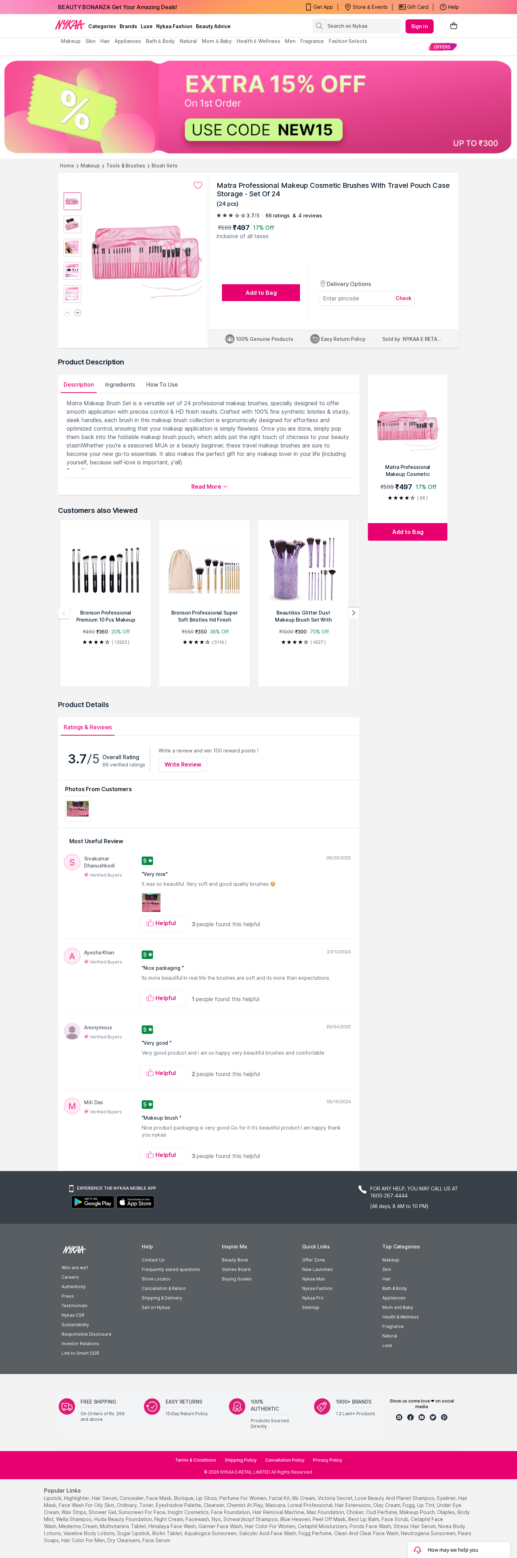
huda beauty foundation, (123, 1519)
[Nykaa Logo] (70, 24)
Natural (389, 1335)
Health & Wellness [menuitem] (258, 41)
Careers (70, 1277)
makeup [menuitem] (70, 41)
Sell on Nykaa (156, 1307)
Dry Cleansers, (124, 1540)
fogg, (409, 1505)
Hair (386, 1279)
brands (128, 26)
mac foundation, (326, 1512)
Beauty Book (235, 1260)
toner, (146, 1505)
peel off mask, (330, 1519)
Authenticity (74, 1286)
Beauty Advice (213, 26)
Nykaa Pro (313, 1298)
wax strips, (74, 1512)
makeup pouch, (418, 1512)
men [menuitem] (290, 41)
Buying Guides (237, 1279)
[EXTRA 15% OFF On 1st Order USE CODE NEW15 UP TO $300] (258, 107)
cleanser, (214, 1505)
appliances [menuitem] (128, 41)
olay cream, (387, 1505)
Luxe (387, 1345)
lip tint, (426, 1505)
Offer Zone (313, 1260)
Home (67, 165)
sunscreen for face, (142, 1512)
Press (68, 1296)
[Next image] (77, 313)
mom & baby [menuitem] (217, 41)
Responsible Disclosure (86, 1334)
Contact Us (153, 1260)
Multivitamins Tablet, (123, 1526)
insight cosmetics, (189, 1512)
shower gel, (103, 1512)
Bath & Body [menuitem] (160, 41)
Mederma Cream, (78, 1526)
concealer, (132, 1498)
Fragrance (393, 1326)
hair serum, (105, 1498)
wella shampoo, (74, 1519)
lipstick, (53, 1498)
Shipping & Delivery (162, 1298)
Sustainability (75, 1324)
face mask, (159, 1498)
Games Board (236, 1269)
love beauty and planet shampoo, (395, 1498)
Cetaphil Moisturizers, (323, 1526)
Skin (386, 1269)
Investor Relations (80, 1343)
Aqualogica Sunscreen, (211, 1533)
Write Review (183, 764)
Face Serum (156, 1540)
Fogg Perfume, (316, 1533)
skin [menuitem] (90, 41)
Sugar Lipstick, (134, 1533)
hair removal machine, (279, 1512)
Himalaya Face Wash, (172, 1526)
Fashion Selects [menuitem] (348, 41)
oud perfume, (382, 1512)
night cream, (169, 1519)
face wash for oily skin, (87, 1505)
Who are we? (75, 1267)
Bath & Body (394, 1288)
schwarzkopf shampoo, (251, 1519)
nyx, (217, 1519)
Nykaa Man (313, 1279)
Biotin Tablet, (167, 1533)
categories (102, 26)
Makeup (90, 165)
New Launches (317, 1269)
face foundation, (231, 1512)
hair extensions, (353, 1505)
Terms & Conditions (195, 1460)
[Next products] (353, 613)
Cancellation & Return (164, 1288)
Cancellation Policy (285, 1460)
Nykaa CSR (73, 1315)
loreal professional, (310, 1505)
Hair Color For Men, (83, 1540)
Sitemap (310, 1307)
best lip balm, (364, 1519)
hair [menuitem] (105, 41)
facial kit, (280, 1498)
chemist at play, (245, 1505)
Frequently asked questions (171, 1269)
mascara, (276, 1505)
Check (404, 298)
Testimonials (75, 1305)
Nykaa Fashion (174, 26)
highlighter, (77, 1498)
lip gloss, (207, 1498)
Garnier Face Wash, (220, 1526)
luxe (147, 26)
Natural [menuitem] (188, 41)
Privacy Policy (327, 1460)
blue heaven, (295, 1519)
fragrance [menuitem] (312, 41)
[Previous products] (64, 613)
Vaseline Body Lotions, (89, 1533)
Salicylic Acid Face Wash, (268, 1533)
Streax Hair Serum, (415, 1526)
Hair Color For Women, (270, 1526)
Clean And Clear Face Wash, (367, 1533)
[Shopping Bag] (453, 26)
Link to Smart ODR (80, 1353)
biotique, (184, 1498)
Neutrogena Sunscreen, (429, 1533)
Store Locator (156, 1279)
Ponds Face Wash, (371, 1526)
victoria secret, (335, 1498)
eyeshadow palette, (179, 1505)
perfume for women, (243, 1498)
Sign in (419, 26)
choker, (355, 1512)
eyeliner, (447, 1498)
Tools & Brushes (125, 165)
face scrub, (395, 1519)
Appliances (394, 1298)
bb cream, (304, 1498)
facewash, (198, 1519)
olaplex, (446, 1512)
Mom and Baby (397, 1307)
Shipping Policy (241, 1460)
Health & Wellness (400, 1316)
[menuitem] (442, 47)
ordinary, (127, 1505)
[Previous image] (67, 313)
